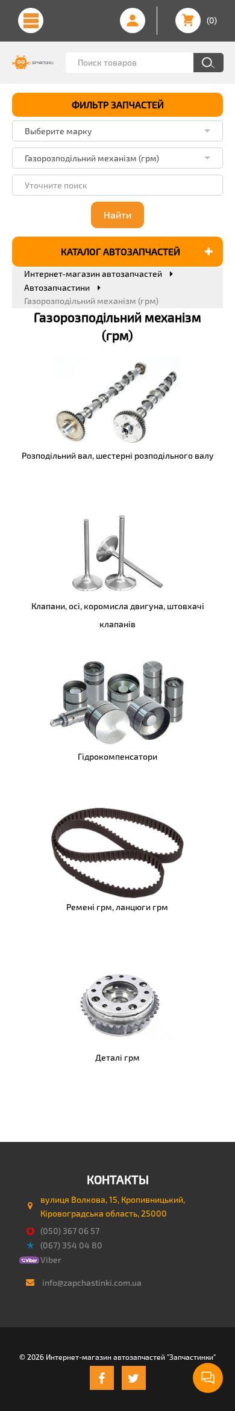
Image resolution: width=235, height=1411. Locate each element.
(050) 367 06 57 (69, 1231)
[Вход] (132, 20)
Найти (117, 214)
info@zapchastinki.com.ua (92, 1282)
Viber (50, 1259)
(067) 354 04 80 (71, 1245)
